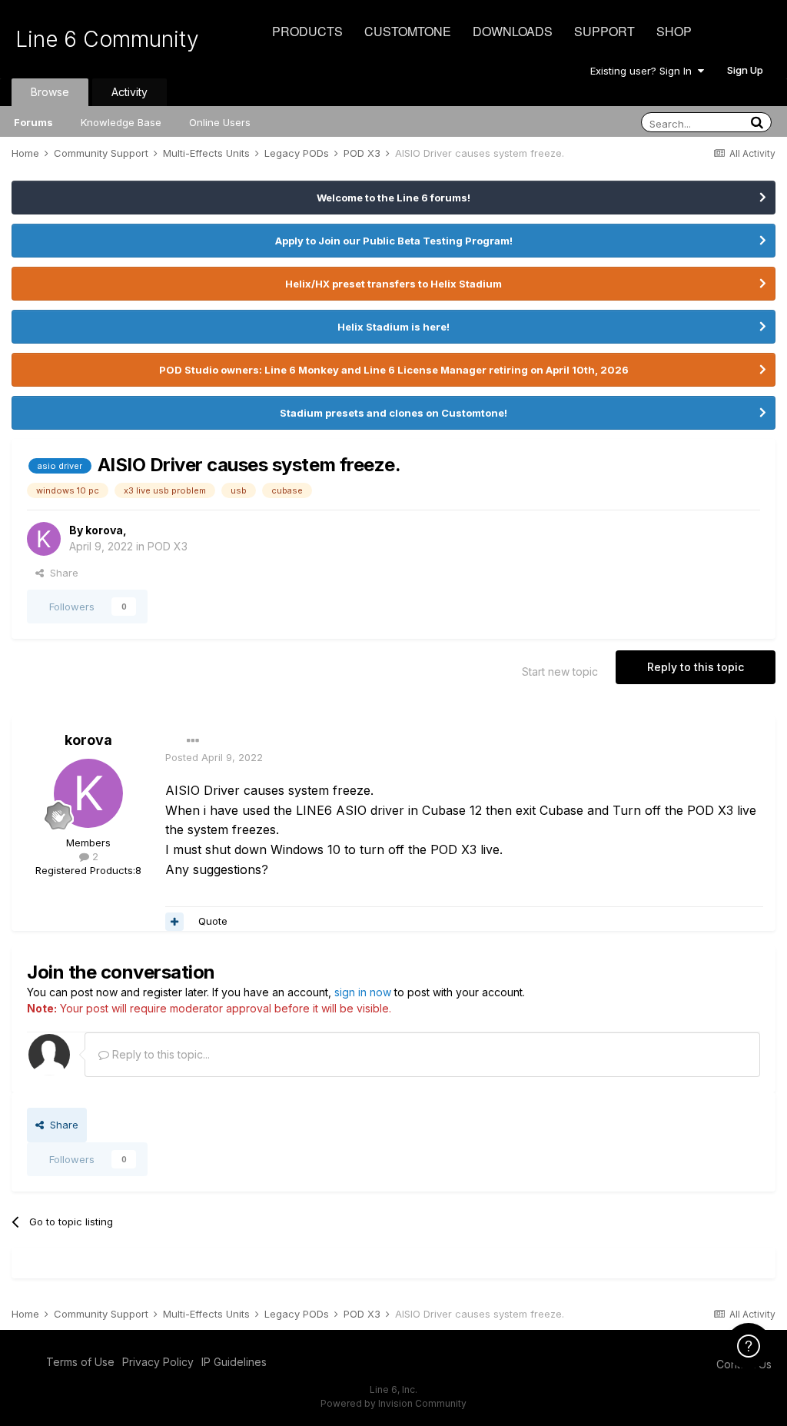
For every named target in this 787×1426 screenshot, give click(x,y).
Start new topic (560, 671)
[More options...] (193, 741)
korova (104, 530)
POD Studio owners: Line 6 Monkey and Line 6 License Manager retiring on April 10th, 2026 (394, 370)
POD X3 (168, 546)
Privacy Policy (158, 1361)
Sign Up (745, 70)
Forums (33, 122)
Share (61, 573)
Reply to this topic (695, 666)
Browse (50, 91)
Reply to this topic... (159, 1054)
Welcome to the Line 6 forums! (393, 197)
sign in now (362, 992)
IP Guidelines (234, 1361)
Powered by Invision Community (393, 1403)
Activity (129, 91)
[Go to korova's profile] (44, 539)
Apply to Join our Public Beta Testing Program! (394, 240)
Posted (214, 757)
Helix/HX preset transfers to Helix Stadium (393, 284)
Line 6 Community (107, 39)
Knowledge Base (121, 122)
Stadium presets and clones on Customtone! (393, 413)
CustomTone (407, 31)
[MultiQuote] (174, 921)
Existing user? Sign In (644, 71)
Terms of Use (80, 1361)
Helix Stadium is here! (393, 327)
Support (604, 31)
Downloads (513, 31)
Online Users (220, 122)
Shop (674, 31)
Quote (212, 921)
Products (307, 31)
